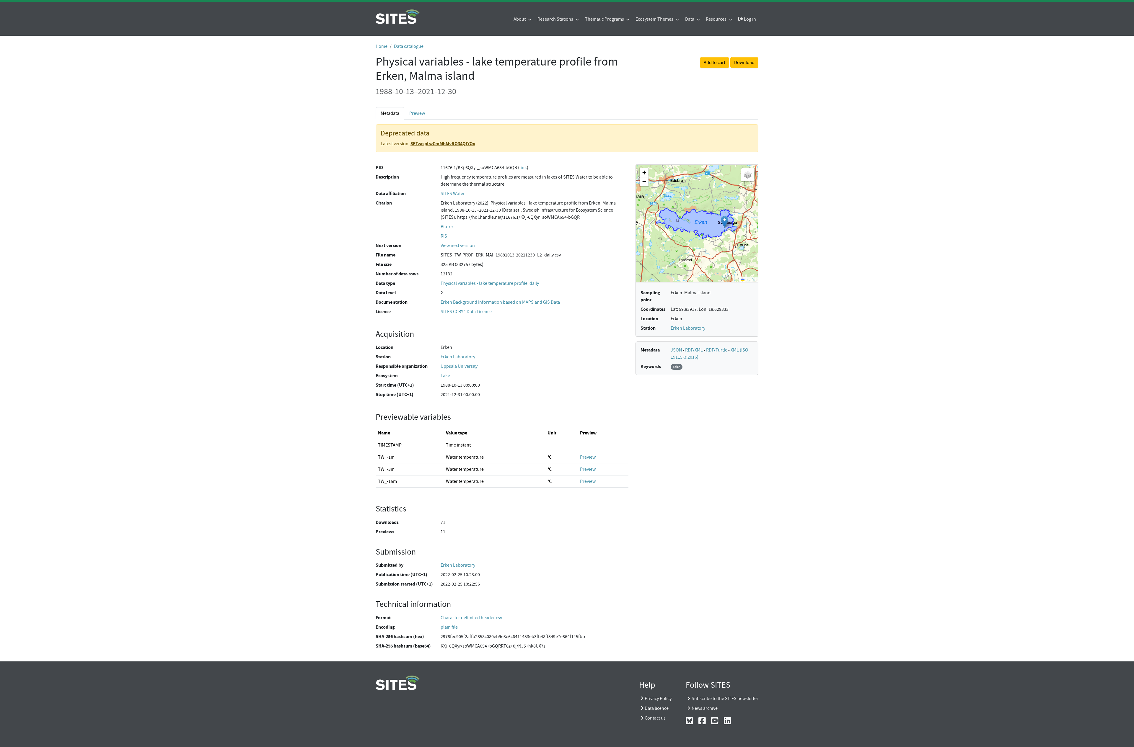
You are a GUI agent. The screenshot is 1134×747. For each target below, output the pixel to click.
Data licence (657, 708)
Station (383, 357)
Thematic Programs (605, 19)
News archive (705, 708)
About (520, 19)
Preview (417, 113)
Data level (386, 293)
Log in (749, 19)
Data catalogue (408, 46)
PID (379, 167)
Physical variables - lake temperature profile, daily (490, 283)
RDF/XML (694, 350)
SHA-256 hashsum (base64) (403, 646)
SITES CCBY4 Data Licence (466, 312)
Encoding (385, 627)
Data (690, 19)
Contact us (655, 718)
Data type (385, 283)
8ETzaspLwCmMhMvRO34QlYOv (442, 143)
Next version (388, 245)
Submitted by (389, 565)
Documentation (392, 302)
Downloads (387, 522)
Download (744, 63)
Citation (384, 203)
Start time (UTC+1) (395, 385)
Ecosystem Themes (655, 19)
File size (384, 264)
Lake (445, 376)
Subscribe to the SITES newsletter (725, 699)
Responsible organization (402, 366)
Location (384, 347)
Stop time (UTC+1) (394, 394)
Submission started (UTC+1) (404, 584)
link (523, 168)
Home (381, 46)
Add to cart (714, 63)
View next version (458, 246)
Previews (385, 532)
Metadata (650, 350)
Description (387, 177)
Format (383, 617)
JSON (677, 350)
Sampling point (650, 296)
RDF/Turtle (717, 350)
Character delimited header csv (471, 618)
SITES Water (453, 194)
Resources (716, 19)
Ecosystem (387, 375)
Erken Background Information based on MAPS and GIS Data (500, 302)
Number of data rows (397, 274)
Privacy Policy (658, 699)
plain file (449, 627)
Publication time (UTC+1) (401, 574)
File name (385, 255)
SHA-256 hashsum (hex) (400, 636)
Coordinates (653, 309)
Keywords (651, 366)
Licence (383, 311)
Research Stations (555, 19)
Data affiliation (391, 193)
